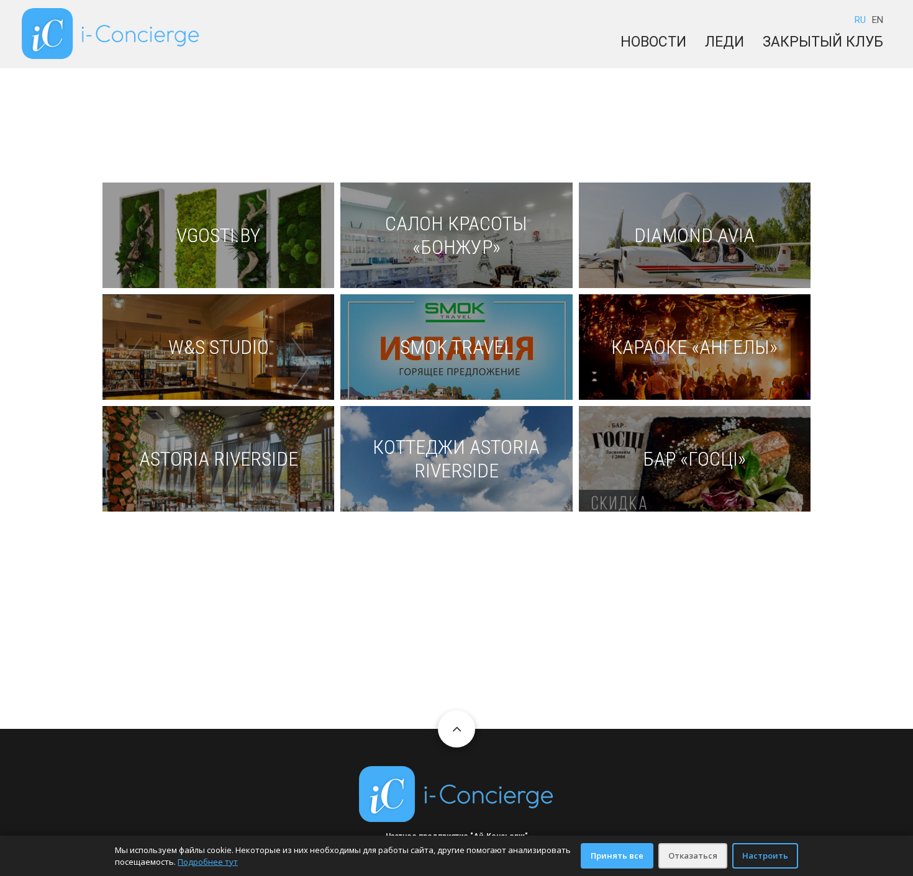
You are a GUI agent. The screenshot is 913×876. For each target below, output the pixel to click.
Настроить (765, 855)
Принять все (617, 855)
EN (877, 19)
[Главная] (111, 32)
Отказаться (692, 855)
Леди (724, 42)
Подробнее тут (208, 861)
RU (860, 19)
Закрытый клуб (823, 42)
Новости (653, 42)
